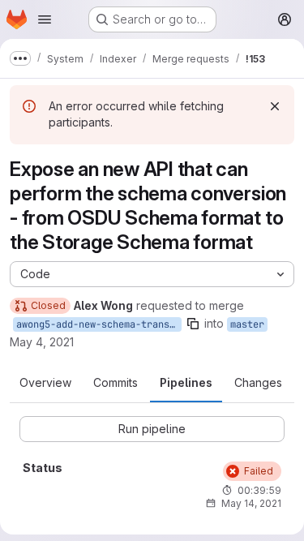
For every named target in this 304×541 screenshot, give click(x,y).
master (247, 324)
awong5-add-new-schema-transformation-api (99, 324)
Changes (258, 382)
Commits (115, 382)
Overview (45, 382)
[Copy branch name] (193, 323)
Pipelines (186, 382)
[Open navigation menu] (45, 19)
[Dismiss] (275, 106)
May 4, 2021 (42, 342)
